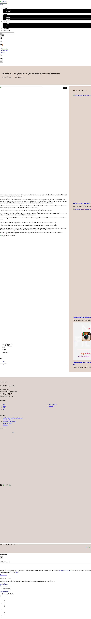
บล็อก (4, 603)
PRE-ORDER (8, 11)
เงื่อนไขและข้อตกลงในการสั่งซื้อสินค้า (13, 418)
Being (4, 406)
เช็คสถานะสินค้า (7, 423)
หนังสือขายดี (8, 10)
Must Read (8, 19)
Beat (4, 408)
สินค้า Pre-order (53, 404)
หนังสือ (4, 599)
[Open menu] (1, 61)
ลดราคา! (51, 406)
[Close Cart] (1, 557)
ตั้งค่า (17, 572)
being (4, 361)
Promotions (8, 614)
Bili (3, 409)
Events (7, 25)
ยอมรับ (5, 575)
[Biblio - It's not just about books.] (4, 5)
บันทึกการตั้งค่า (4, 592)
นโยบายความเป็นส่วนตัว (9, 422)
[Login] (45, 41)
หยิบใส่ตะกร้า (5, 352)
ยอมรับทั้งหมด (4, 584)
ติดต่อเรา (5, 425)
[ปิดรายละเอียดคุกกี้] (1, 594)
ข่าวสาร (4, 609)
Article (7, 16)
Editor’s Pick (8, 17)
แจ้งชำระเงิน (7, 30)
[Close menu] (0, 596)
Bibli (4, 404)
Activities (7, 23)
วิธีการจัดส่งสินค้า (7, 420)
